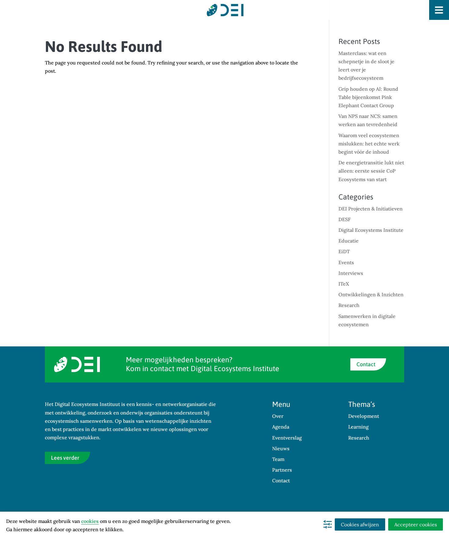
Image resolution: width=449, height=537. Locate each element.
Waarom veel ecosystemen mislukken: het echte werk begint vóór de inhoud (369, 143)
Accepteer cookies (415, 524)
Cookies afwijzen (360, 524)
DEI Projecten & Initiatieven (370, 209)
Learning (358, 427)
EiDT (344, 251)
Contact (365, 364)
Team (278, 459)
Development (363, 416)
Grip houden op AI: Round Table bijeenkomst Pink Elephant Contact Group (368, 97)
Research (349, 305)
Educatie (348, 241)
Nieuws (281, 448)
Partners (282, 470)
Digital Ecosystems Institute (370, 230)
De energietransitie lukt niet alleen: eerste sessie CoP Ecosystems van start (371, 170)
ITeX (343, 284)
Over (277, 416)
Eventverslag (287, 438)
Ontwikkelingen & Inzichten (370, 294)
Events (346, 262)
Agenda (280, 427)
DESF (344, 219)
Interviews (350, 273)
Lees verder (65, 458)
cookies (90, 521)
